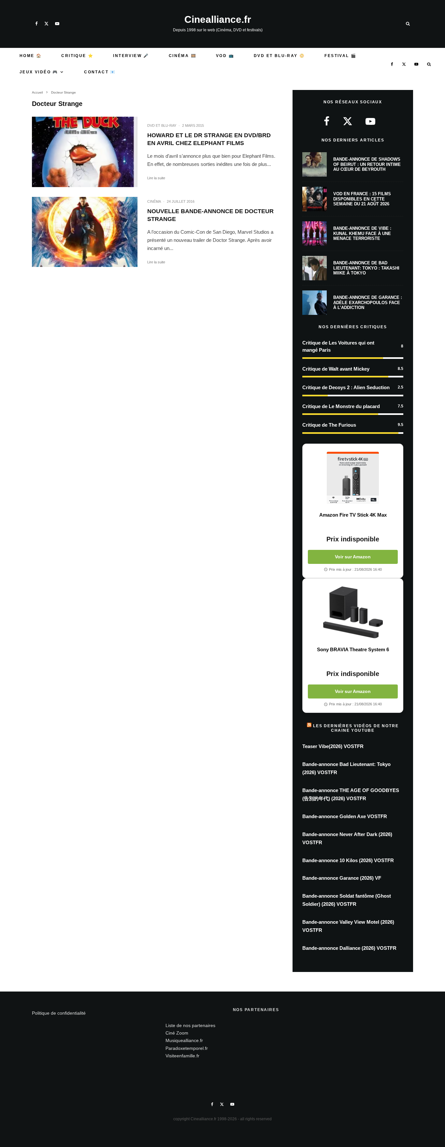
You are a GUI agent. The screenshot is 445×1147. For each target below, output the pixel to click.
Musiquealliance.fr (184, 1040)
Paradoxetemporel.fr (186, 1048)
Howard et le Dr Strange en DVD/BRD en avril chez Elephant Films (209, 139)
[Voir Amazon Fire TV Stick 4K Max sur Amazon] (353, 478)
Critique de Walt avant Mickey (335, 369)
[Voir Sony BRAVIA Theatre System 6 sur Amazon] (353, 612)
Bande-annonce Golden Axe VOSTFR (344, 816)
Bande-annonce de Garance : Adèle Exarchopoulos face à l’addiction (367, 302)
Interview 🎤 (131, 55)
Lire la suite (156, 178)
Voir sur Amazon (353, 556)
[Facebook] (36, 24)
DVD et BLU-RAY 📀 (279, 55)
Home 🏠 (31, 55)
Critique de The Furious (329, 425)
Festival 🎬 (340, 55)
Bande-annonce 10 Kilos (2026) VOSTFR (348, 860)
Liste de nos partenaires (190, 1025)
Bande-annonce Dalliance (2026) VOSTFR (349, 948)
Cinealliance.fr (217, 19)
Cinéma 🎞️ (182, 55)
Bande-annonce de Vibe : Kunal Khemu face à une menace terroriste (362, 233)
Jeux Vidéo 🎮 (39, 72)
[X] (46, 24)
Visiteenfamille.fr (182, 1055)
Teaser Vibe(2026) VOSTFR (333, 746)
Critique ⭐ (77, 55)
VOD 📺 (225, 55)
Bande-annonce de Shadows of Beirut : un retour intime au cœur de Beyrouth (367, 164)
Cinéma (154, 201)
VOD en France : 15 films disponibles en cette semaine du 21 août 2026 (362, 198)
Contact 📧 (100, 72)
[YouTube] (57, 24)
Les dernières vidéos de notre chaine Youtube (355, 728)
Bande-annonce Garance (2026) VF (341, 878)
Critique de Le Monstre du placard (341, 406)
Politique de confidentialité (59, 1013)
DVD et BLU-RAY (161, 125)
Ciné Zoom (176, 1033)
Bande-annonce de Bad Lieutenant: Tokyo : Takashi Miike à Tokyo (366, 267)
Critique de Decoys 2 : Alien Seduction (346, 387)
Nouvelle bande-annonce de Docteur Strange (210, 215)
